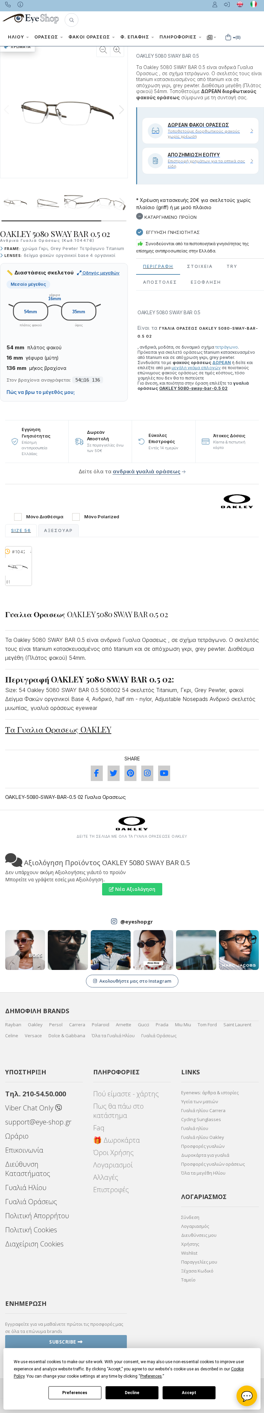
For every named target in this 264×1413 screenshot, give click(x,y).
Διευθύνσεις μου (199, 1235)
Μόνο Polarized (101, 516)
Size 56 (21, 530)
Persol (56, 1024)
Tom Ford (207, 1024)
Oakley (35, 1024)
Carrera (77, 1024)
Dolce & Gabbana (66, 1035)
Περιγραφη (158, 266)
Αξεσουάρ (58, 530)
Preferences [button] (151, 1376)
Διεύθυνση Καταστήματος (27, 1169)
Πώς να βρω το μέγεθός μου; (41, 392)
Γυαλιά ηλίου (194, 1128)
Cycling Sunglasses (201, 1119)
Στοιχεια (200, 266)
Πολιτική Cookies (31, 1229)
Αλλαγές (105, 1177)
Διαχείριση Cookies (34, 1243)
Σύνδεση (190, 1217)
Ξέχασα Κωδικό (197, 1271)
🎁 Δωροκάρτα (116, 1140)
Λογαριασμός (195, 1226)
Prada (162, 1024)
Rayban (13, 1024)
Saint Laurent (237, 1024)
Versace (33, 1035)
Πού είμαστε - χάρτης (126, 1093)
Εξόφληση (206, 282)
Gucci (143, 1024)
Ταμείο (188, 1280)
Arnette (123, 1024)
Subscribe (63, 1341)
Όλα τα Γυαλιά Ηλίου (113, 1035)
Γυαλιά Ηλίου (25, 1187)
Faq (98, 1127)
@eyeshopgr (136, 921)
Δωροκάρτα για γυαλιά (205, 1155)
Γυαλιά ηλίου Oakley (202, 1137)
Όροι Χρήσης (113, 1152)
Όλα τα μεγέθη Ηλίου (203, 1173)
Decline (132, 1392)
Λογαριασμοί (113, 1164)
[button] (71, 20)
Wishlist (189, 1253)
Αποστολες (160, 282)
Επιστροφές (111, 1189)
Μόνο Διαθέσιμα (44, 516)
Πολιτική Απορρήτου (37, 1215)
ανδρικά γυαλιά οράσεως (146, 471)
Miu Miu (183, 1024)
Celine (11, 1035)
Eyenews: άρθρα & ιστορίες (210, 1092)
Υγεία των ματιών (199, 1101)
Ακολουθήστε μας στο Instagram (135, 981)
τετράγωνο (226, 347)
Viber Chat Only (30, 1107)
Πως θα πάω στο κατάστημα (118, 1110)
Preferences (74, 1392)
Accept (189, 1392)
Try (232, 266)
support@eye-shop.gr (38, 1122)
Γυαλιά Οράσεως (158, 1035)
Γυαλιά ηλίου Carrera (203, 1110)
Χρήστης (190, 1244)
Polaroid (100, 1024)
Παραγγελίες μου (199, 1262)
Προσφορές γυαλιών (202, 1146)
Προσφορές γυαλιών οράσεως (213, 1164)
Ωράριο (17, 1136)
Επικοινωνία (24, 1150)
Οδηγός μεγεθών (100, 272)
